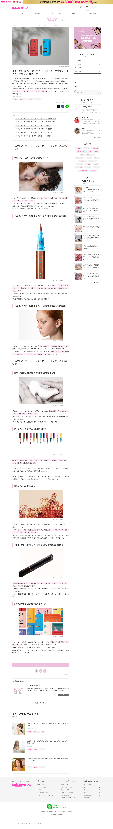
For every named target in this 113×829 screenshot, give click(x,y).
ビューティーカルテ (42, 792)
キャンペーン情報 (56, 13)
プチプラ (30, 99)
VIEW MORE (97, 138)
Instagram (86, 790)
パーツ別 (88, 164)
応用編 (35, 749)
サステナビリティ (36, 823)
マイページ (40, 790)
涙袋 (43, 731)
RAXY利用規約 (65, 795)
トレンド (89, 158)
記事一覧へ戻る (40, 703)
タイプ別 (93, 170)
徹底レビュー (22, 99)
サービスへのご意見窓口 (67, 792)
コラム (77, 83)
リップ (96, 158)
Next (66, 674)
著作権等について (61, 811)
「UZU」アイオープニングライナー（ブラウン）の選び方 (33, 129)
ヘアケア (77, 75)
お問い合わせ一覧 (25, 823)
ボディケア (78, 71)
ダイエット (79, 167)
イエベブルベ (92, 161)
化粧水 (95, 164)
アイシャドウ (80, 158)
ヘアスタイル (82, 161)
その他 (77, 86)
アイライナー (37, 99)
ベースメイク (78, 64)
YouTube (86, 797)
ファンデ (96, 167)
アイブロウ (42, 749)
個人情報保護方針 (51, 811)
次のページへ (40, 665)
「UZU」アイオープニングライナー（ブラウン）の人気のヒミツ (35, 118)
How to (29, 731)
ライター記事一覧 (63, 694)
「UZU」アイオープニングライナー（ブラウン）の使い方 (33, 132)
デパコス (88, 167)
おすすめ (15, 99)
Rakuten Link (87, 795)
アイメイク (19, 96)
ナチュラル (36, 731)
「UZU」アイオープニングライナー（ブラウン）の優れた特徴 (35, 122)
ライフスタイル (83, 170)
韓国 (82, 154)
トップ (21, 13)
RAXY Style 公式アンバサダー (84, 151)
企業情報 (43, 811)
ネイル (77, 79)
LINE (85, 792)
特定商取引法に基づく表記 (68, 797)
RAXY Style (38, 13)
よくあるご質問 (92, 13)
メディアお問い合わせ (66, 787)
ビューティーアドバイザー (44, 795)
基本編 (35, 767)
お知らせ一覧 (64, 784)
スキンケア (78, 60)
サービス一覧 (15, 823)
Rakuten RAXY (20, 8)
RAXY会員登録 (88, 784)
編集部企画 (95, 148)
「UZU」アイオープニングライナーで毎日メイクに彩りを (33, 136)
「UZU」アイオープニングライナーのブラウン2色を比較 (33, 125)
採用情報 (70, 811)
